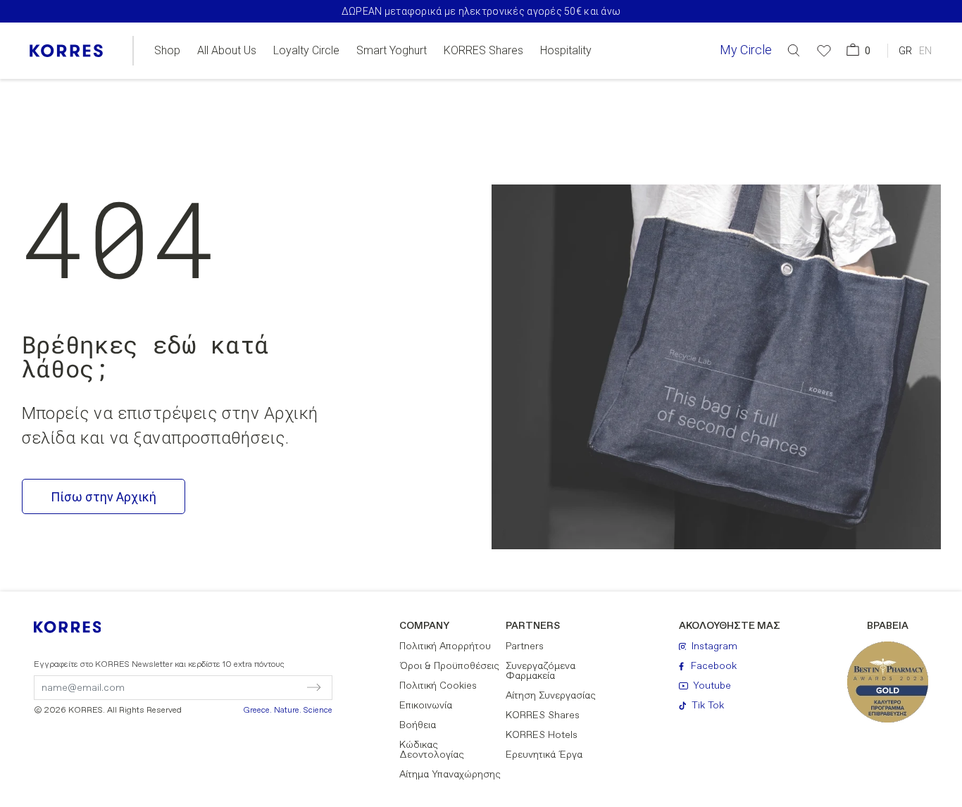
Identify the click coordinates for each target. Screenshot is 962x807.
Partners (525, 646)
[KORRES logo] (66, 50)
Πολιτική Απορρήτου (445, 646)
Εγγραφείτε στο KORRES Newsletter (159, 665)
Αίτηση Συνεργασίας (551, 696)
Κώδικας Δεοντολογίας (431, 750)
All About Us (226, 50)
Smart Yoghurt (391, 50)
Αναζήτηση (787, 108)
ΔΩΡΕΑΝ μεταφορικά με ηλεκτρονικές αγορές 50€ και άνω (481, 11)
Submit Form (253, 687)
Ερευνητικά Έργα (544, 755)
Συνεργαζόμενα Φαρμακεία (540, 671)
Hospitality (566, 50)
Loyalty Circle (306, 50)
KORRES (77, 627)
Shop (167, 50)
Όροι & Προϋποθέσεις (449, 666)
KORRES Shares (483, 50)
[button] (793, 50)
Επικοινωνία (425, 706)
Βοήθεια (417, 725)
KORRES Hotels (541, 735)
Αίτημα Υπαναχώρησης (450, 775)
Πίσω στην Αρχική (103, 496)
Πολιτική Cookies (438, 686)
